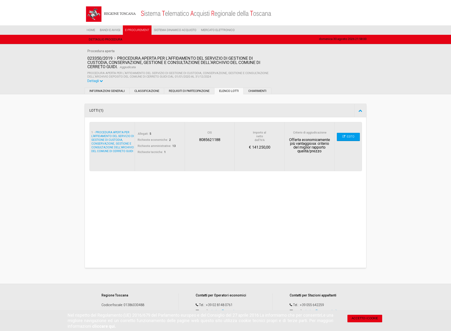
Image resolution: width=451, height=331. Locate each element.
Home (91, 30)
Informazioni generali (107, 91)
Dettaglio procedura (105, 39)
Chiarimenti (257, 91)
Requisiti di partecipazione (189, 91)
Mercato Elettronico (218, 30)
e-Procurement (137, 30)
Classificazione (146, 91)
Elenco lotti (229, 91)
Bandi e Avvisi (110, 30)
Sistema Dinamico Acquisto (175, 30)
